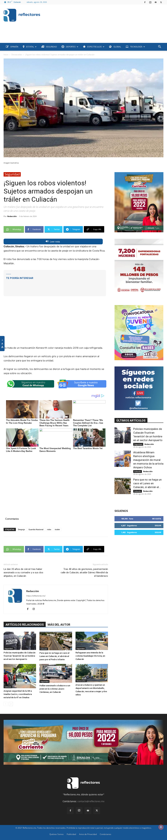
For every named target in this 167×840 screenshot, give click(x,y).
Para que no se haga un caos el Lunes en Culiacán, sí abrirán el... (147, 483)
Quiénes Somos (56, 834)
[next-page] (11, 704)
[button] (159, 47)
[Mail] (155, 2)
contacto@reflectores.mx (90, 801)
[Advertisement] (63, 35)
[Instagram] (150, 2)
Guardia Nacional (36, 529)
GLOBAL (117, 46)
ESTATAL (30, 46)
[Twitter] (161, 2)
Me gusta (156, 518)
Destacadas (16, 54)
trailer (57, 529)
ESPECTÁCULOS (94, 46)
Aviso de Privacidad (88, 834)
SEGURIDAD (51, 46)
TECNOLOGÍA (136, 46)
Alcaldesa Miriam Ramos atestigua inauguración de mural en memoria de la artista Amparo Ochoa (148, 460)
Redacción (12, 216)
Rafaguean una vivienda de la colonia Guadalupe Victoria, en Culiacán (90, 655)
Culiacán (43, 649)
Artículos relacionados (25, 624)
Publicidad (71, 834)
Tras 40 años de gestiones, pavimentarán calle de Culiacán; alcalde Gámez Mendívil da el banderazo (84, 572)
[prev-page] (6, 704)
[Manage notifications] (161, 827)
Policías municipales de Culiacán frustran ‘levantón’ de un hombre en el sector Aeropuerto (19, 655)
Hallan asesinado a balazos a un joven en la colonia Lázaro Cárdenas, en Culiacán (54, 688)
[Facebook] (144, 2)
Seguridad (12, 174)
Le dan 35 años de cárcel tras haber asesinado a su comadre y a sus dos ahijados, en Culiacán (23, 572)
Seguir (158, 525)
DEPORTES (71, 46)
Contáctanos (105, 834)
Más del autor (59, 624)
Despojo (21, 529)
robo (49, 529)
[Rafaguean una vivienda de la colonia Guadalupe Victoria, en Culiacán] (92, 641)
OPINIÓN (14, 46)
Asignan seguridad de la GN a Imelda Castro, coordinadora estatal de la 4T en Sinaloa (18, 694)
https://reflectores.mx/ (36, 596)
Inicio (6, 54)
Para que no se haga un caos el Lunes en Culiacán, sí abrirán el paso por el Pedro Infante (54, 656)
